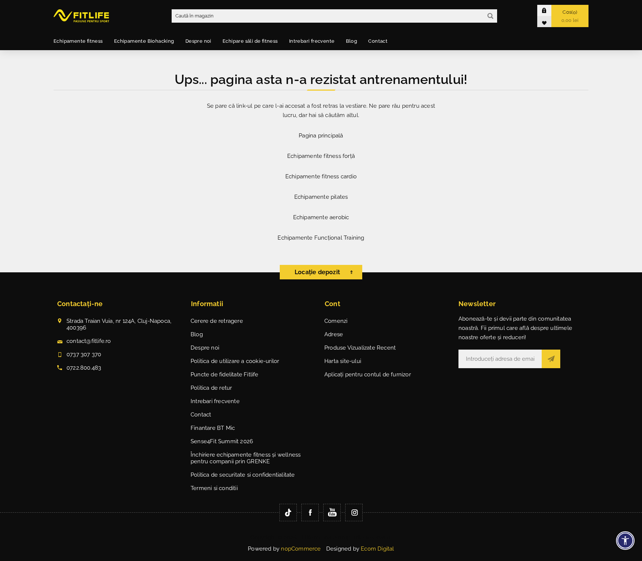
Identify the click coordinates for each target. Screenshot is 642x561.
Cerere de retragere (217, 321)
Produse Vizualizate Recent (360, 347)
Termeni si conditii (214, 488)
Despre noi (205, 347)
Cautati (490, 16)
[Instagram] (354, 512)
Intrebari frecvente (215, 401)
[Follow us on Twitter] (288, 512)
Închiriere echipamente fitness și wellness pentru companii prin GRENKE (246, 458)
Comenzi (335, 321)
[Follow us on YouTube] (332, 512)
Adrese (333, 334)
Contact (201, 414)
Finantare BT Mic (213, 428)
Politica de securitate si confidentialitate (243, 474)
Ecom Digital (377, 548)
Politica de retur (211, 388)
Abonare (551, 359)
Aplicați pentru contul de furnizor (367, 374)
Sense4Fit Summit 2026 (222, 441)
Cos (570, 16)
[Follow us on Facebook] (310, 512)
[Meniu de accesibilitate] (625, 540)
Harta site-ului (342, 361)
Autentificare (549, 10)
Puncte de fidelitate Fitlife (225, 374)
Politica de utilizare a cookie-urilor (235, 361)
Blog (197, 334)
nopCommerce (301, 548)
